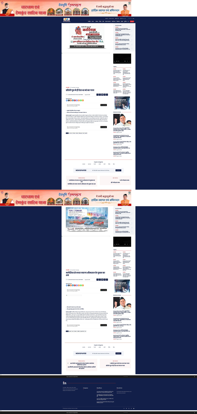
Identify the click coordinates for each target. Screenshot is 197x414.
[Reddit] (71, 100)
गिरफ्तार (74, 133)
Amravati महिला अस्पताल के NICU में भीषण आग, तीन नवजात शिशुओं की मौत (122, 40)
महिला (77, 133)
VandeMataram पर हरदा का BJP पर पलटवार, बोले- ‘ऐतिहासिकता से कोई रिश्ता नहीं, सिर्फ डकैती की (122, 34)
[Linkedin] (73, 100)
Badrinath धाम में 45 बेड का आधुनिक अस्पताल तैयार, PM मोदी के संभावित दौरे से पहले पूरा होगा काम (127, 85)
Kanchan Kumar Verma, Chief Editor (76, 94)
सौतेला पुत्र (80, 133)
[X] (131, 18)
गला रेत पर (70, 133)
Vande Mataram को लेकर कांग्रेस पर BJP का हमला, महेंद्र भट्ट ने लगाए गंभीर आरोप (117, 92)
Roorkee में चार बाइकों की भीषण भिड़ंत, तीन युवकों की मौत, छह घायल (122, 44)
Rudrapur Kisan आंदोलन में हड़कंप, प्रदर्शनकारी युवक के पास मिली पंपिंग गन (122, 49)
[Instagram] (130, 18)
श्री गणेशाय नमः (115, 182)
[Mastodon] (77, 100)
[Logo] (64, 382)
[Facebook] (128, 18)
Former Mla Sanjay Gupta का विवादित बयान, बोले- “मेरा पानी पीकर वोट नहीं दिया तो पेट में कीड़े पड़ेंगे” (127, 92)
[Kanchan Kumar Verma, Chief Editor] (67, 94)
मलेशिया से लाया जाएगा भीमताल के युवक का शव (82, 184)
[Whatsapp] (81, 100)
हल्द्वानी (86, 133)
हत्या (83, 133)
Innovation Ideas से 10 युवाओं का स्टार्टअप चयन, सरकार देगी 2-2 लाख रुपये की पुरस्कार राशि (122, 29)
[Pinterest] (75, 100)
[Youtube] (133, 18)
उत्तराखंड (67, 87)
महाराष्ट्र (114, 76)
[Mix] (79, 100)
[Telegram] (102, 95)
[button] (125, 18)
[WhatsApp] (132, 18)
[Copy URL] (107, 95)
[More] (83, 100)
